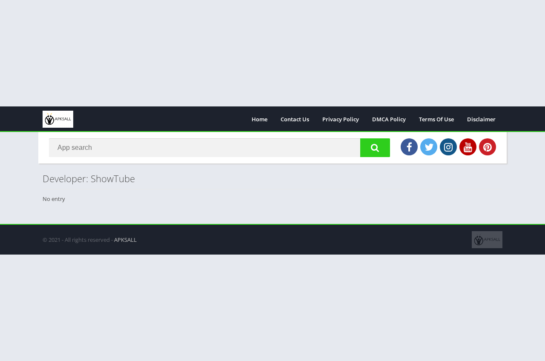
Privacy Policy (340, 119)
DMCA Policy (389, 119)
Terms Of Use (436, 119)
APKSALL (125, 240)
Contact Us (295, 119)
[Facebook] (409, 146)
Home (259, 119)
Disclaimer (481, 119)
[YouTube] (467, 146)
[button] (375, 147)
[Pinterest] (487, 146)
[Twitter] (428, 146)
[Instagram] (448, 146)
